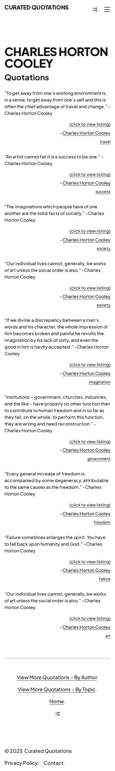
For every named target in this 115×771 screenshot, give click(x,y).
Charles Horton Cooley (87, 133)
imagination (100, 381)
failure (105, 578)
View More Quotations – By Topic (56, 689)
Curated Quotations (36, 7)
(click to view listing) (90, 124)
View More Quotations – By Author (57, 677)
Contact (53, 763)
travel (105, 141)
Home (56, 701)
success (103, 191)
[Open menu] (107, 9)
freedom (102, 522)
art (108, 635)
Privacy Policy (20, 763)
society (104, 248)
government (99, 458)
